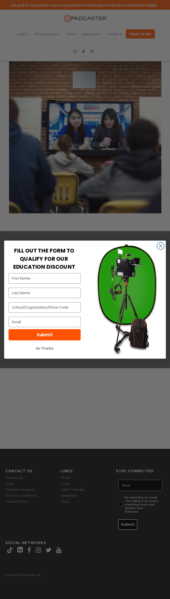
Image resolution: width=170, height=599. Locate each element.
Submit (44, 335)
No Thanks (45, 348)
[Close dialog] (160, 245)
